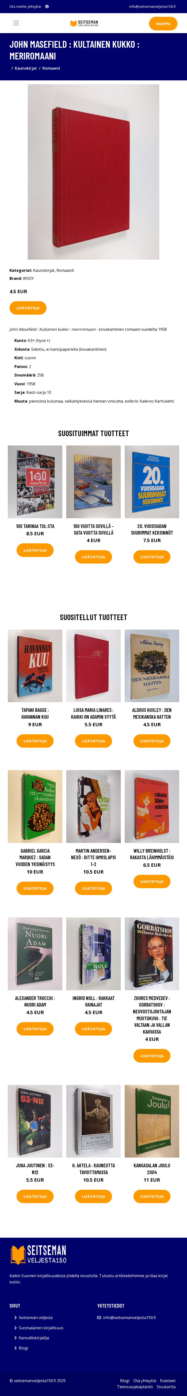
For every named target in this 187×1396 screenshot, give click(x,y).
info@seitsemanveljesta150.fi (152, 6)
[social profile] (47, 6)
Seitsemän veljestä (36, 1317)
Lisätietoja (28, 307)
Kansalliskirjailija (34, 1337)
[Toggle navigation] (16, 23)
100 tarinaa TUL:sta (35, 526)
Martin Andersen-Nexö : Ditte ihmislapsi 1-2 (93, 857)
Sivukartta (166, 1386)
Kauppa (163, 23)
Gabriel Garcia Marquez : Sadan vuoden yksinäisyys (35, 857)
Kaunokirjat (26, 68)
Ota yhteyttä (144, 1380)
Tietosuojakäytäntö (135, 1386)
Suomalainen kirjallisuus (41, 1327)
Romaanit (51, 68)
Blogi (23, 1348)
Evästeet (168, 1380)
